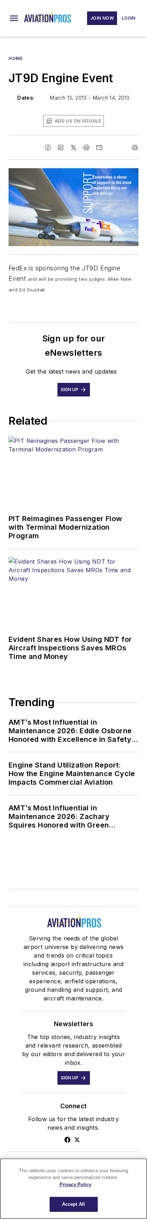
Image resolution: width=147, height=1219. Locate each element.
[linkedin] (60, 147)
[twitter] (73, 147)
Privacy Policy (75, 1184)
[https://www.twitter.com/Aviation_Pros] (77, 1139)
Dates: (25, 98)
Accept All (73, 1204)
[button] (14, 18)
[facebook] (47, 147)
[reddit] (86, 147)
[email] (99, 147)
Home (15, 58)
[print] (134, 147)
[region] (73, 1188)
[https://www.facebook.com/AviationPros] (67, 1139)
